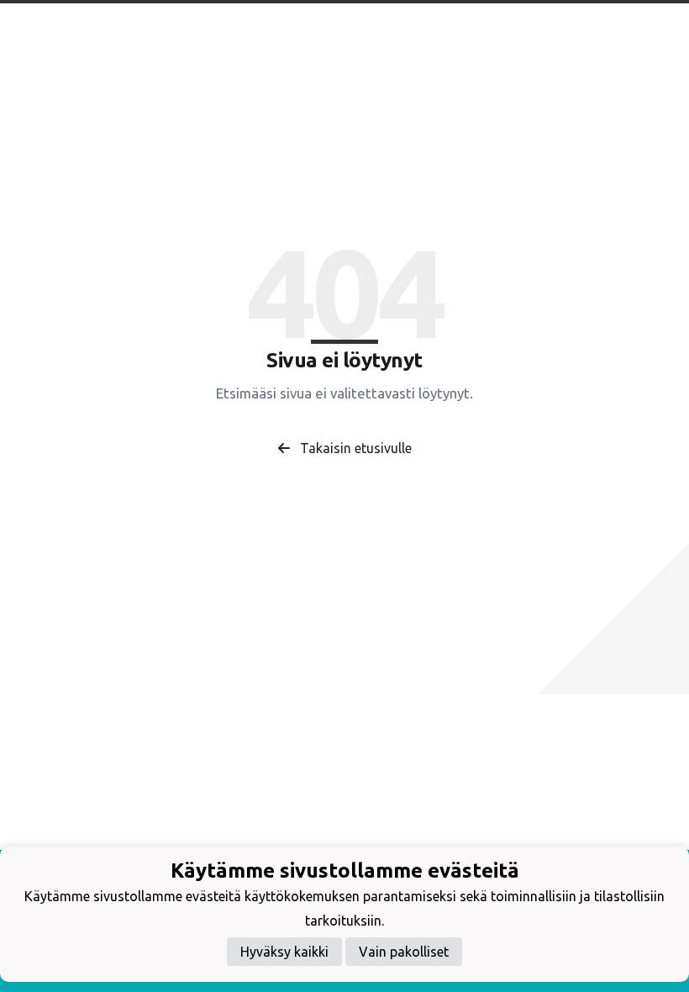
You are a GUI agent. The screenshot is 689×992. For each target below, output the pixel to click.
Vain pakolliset (404, 951)
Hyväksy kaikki (284, 951)
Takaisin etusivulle (354, 448)
